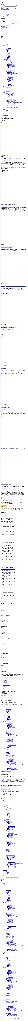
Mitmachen (10, 738)
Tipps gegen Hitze (12, 766)
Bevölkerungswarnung (10, 757)
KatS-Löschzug (11, 728)
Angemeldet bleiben (6, 25)
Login (14, 702)
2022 (9, 717)
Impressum (7, 704)
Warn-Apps (10, 760)
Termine (7, 720)
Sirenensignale (11, 759)
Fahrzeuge (5, 681)
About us (5, 109)
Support (4, 16)
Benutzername (3, 4)
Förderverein (8, 749)
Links (4, 686)
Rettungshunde (11, 747)
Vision (7, 15)
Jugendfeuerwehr (6, 683)
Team (7, 12)
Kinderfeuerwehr (6, 685)
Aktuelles (5, 707)
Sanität (9, 746)
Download (8, 753)
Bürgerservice (8, 767)
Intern (20, 704)
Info (4, 754)
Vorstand (7, 750)
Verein (4, 748)
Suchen (2, 879)
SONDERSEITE (4, 601)
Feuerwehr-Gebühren (12, 768)
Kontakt (12, 526)
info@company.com (5, 9)
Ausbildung (10, 736)
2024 (9, 714)
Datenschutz (3, 787)
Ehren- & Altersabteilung (11, 732)
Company (5, 11)
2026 (9, 712)
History (7, 14)
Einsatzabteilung (9, 723)
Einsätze (5, 680)
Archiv (9, 710)
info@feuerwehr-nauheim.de (6, 700)
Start (4, 706)
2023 (9, 716)
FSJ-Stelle (5, 682)
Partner (7, 752)
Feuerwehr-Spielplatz (10, 756)
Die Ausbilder (11, 734)
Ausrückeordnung (12, 726)
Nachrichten (8, 709)
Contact (4, 1017)
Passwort (2, 5)
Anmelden (3, 7)
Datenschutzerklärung (14, 704)
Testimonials (5, 115)
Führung (10, 724)
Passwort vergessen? (5, 27)
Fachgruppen (8, 742)
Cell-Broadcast (11, 761)
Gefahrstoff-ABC (12, 745)
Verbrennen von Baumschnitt (14, 769)
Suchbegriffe (3, 789)
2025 (9, 713)
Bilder (9, 719)
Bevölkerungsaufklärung (11, 762)
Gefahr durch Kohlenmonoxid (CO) (15, 764)
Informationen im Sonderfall (11, 755)
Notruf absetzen (11, 763)
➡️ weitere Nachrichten (5, 497)
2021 (9, 718)
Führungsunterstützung (13, 743)
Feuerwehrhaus (11, 727)
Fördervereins (22, 509)
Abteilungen (5, 721)
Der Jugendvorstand (12, 735)
